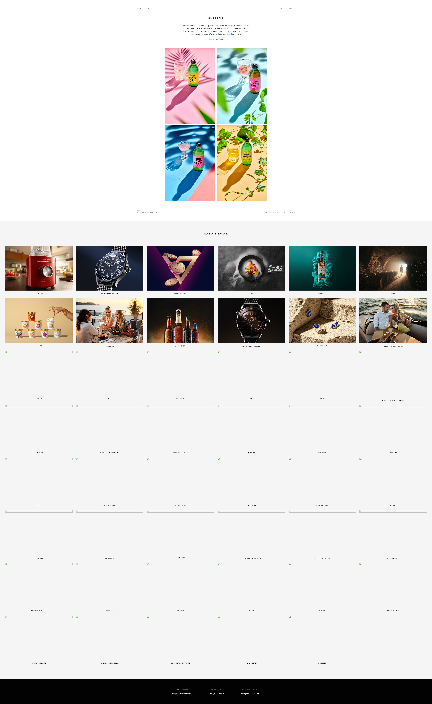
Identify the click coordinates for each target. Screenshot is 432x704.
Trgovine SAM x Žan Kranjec (180, 452)
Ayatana (219, 39)
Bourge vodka (39, 558)
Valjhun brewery (251, 663)
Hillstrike (251, 610)
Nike (251, 398)
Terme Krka (110, 346)
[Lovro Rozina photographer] (144, 8)
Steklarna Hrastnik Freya (251, 558)
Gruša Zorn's (230, 34)
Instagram (245, 694)
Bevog (109, 399)
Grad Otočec (322, 452)
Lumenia (322, 610)
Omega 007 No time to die (251, 346)
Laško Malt (39, 452)
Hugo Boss (110, 611)
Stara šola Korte (393, 558)
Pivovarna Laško (180, 505)
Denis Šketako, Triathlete (180, 663)
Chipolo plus (180, 610)
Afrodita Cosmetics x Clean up (393, 400)
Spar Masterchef (110, 505)
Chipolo (39, 398)
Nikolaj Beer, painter (38, 611)
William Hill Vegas (180, 293)
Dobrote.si (322, 663)
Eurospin (251, 453)
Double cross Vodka (322, 558)
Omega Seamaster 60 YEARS (109, 293)
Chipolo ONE (251, 505)
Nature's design (393, 610)
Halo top (39, 346)
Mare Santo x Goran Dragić (393, 346)
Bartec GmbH (109, 558)
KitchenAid (39, 293)
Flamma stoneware (39, 663)
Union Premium (180, 346)
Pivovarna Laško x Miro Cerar (109, 452)
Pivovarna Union (322, 505)
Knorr (322, 398)
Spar (251, 293)
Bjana (393, 293)
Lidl (38, 505)
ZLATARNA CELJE (322, 346)
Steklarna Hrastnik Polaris (110, 663)
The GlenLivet (322, 293)
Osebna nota (180, 558)
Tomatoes (393, 452)
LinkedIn (257, 694)
